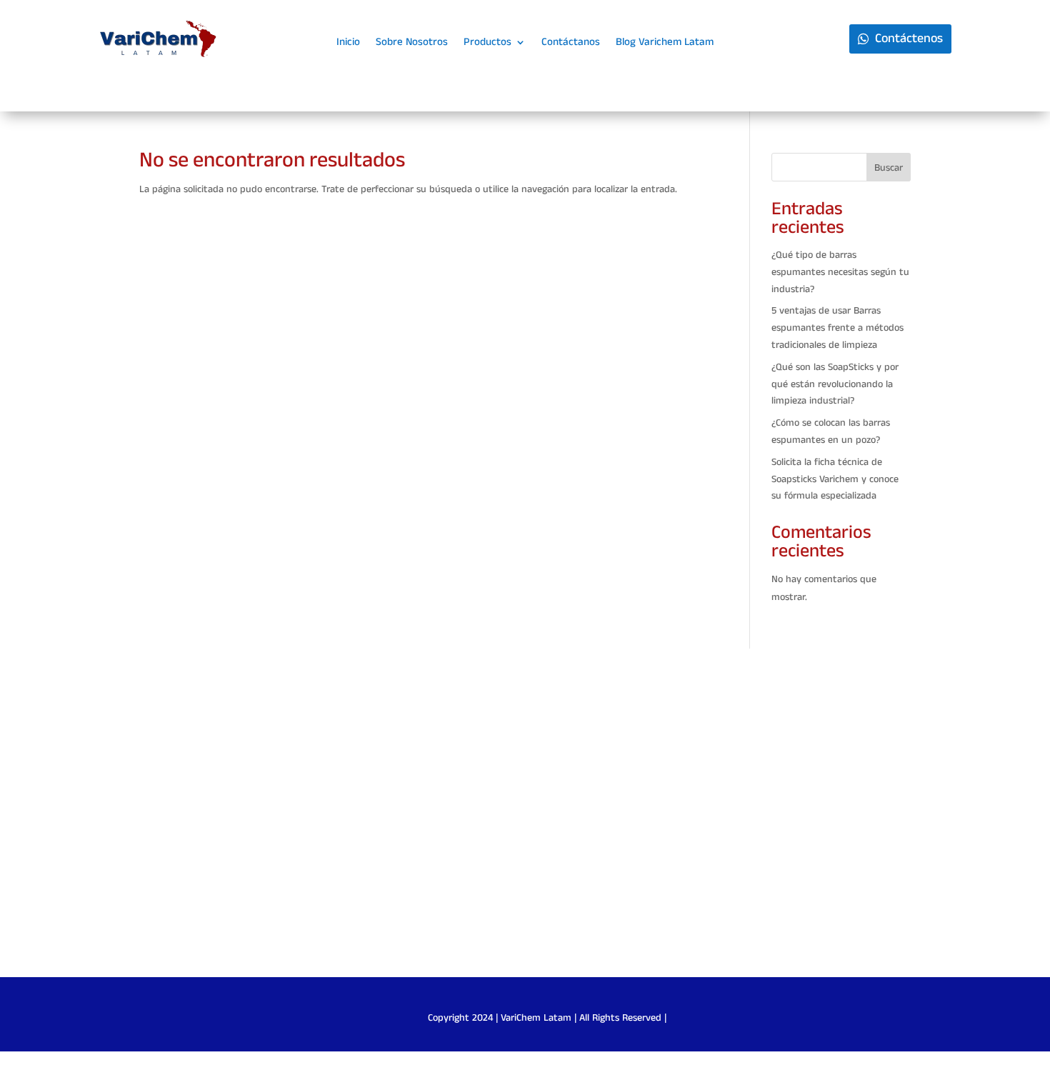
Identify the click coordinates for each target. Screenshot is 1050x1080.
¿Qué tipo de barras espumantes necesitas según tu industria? (840, 272)
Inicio (348, 43)
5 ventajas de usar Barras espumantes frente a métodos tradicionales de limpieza (837, 328)
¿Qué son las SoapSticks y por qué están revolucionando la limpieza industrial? (835, 384)
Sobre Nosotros (412, 43)
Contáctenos (909, 38)
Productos (487, 43)
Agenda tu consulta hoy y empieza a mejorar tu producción (525, 820)
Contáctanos (570, 43)
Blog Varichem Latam (665, 43)
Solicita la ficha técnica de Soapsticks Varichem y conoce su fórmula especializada (835, 479)
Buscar (888, 168)
